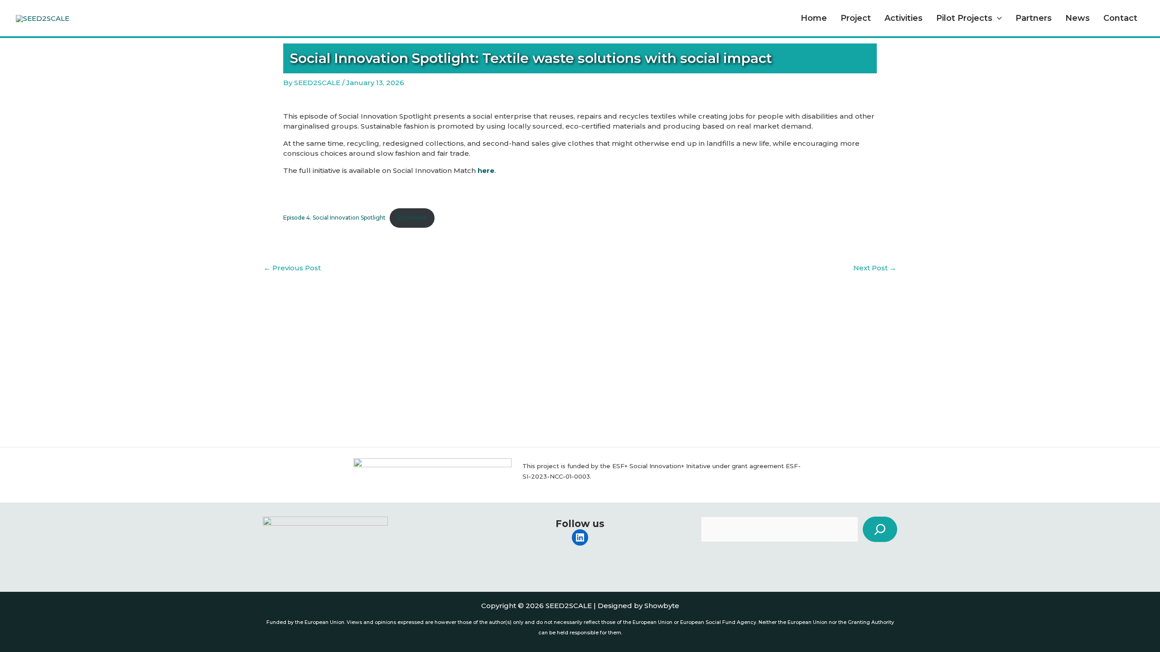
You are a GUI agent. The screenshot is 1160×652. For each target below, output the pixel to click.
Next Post (874, 267)
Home (814, 18)
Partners (1033, 18)
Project (856, 18)
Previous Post (292, 267)
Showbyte (661, 605)
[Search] (880, 529)
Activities (903, 18)
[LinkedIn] (580, 537)
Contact (1120, 18)
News (1077, 18)
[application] (997, 18)
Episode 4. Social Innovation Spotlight (334, 217)
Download (412, 217)
